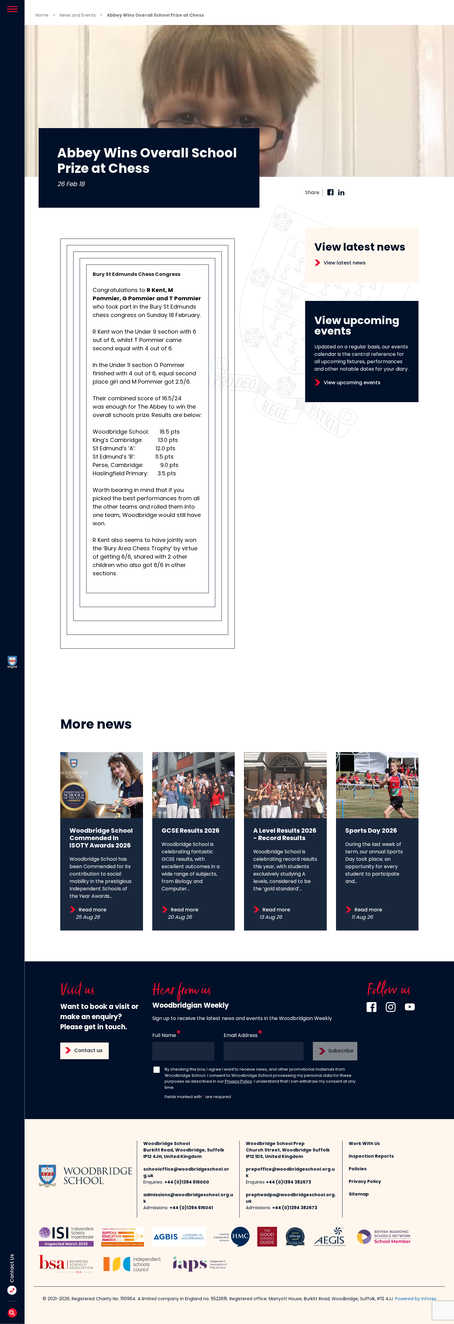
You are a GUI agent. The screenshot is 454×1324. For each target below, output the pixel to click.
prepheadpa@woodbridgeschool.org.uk (291, 1198)
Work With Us (364, 1144)
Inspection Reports (371, 1156)
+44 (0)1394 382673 (288, 1182)
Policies (358, 1169)
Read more (92, 910)
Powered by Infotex (415, 1299)
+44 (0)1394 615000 (186, 1182)
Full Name (164, 1035)
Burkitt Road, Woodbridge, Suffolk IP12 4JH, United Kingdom (183, 1153)
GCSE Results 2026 (191, 831)
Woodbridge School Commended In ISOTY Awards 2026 (101, 838)
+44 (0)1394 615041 (191, 1208)
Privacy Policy (238, 1082)
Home (42, 15)
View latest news (345, 263)
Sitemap (359, 1194)
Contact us (88, 1050)
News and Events (78, 15)
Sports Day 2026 (371, 831)
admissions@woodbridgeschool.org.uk (188, 1198)
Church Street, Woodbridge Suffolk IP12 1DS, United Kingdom (288, 1153)
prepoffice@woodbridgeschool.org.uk (290, 1172)
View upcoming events (352, 383)
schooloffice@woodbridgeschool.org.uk (186, 1172)
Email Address (241, 1035)
